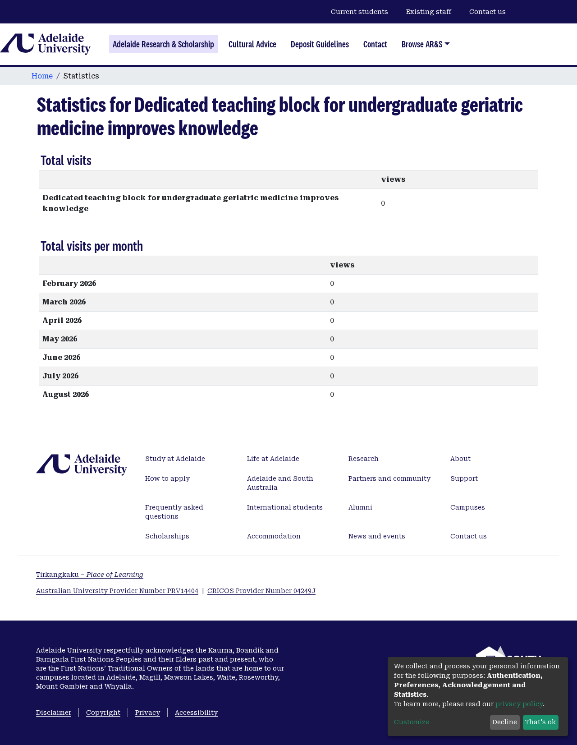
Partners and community (389, 478)
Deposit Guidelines (320, 44)
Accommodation (274, 536)
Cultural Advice (252, 44)
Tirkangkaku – (89, 574)
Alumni (360, 507)
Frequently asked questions (174, 512)
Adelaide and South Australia (280, 483)
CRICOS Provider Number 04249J (261, 590)
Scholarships (167, 536)
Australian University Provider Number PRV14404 (117, 590)
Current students (359, 11)
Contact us (487, 11)
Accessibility (196, 712)
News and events (376, 536)
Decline (504, 722)
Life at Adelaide (273, 458)
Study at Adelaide (175, 458)
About (460, 458)
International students (285, 507)
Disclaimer (53, 712)
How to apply (167, 478)
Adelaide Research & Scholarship (163, 44)
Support (464, 478)
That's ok (540, 722)
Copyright (103, 712)
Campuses (467, 507)
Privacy (147, 712)
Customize (411, 722)
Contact (375, 44)
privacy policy (519, 704)
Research (363, 458)
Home (42, 76)
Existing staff (428, 11)
